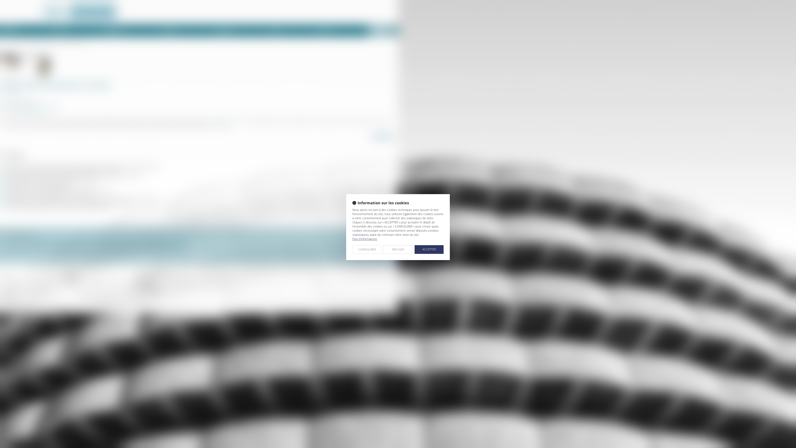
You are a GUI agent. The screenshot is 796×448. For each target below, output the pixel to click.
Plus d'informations (364, 239)
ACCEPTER (429, 249)
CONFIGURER (367, 249)
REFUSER (398, 249)
